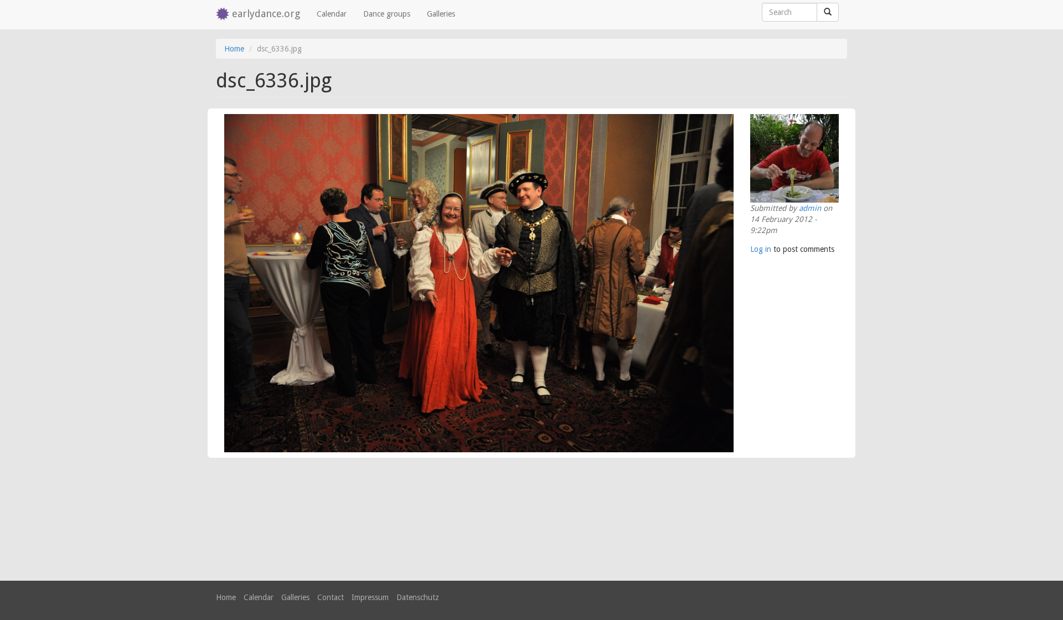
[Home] (224, 14)
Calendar (332, 13)
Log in (760, 249)
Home (234, 48)
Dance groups (386, 13)
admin (810, 208)
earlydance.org (266, 13)
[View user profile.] (794, 158)
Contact (330, 597)
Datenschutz (417, 597)
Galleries (441, 13)
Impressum (370, 597)
